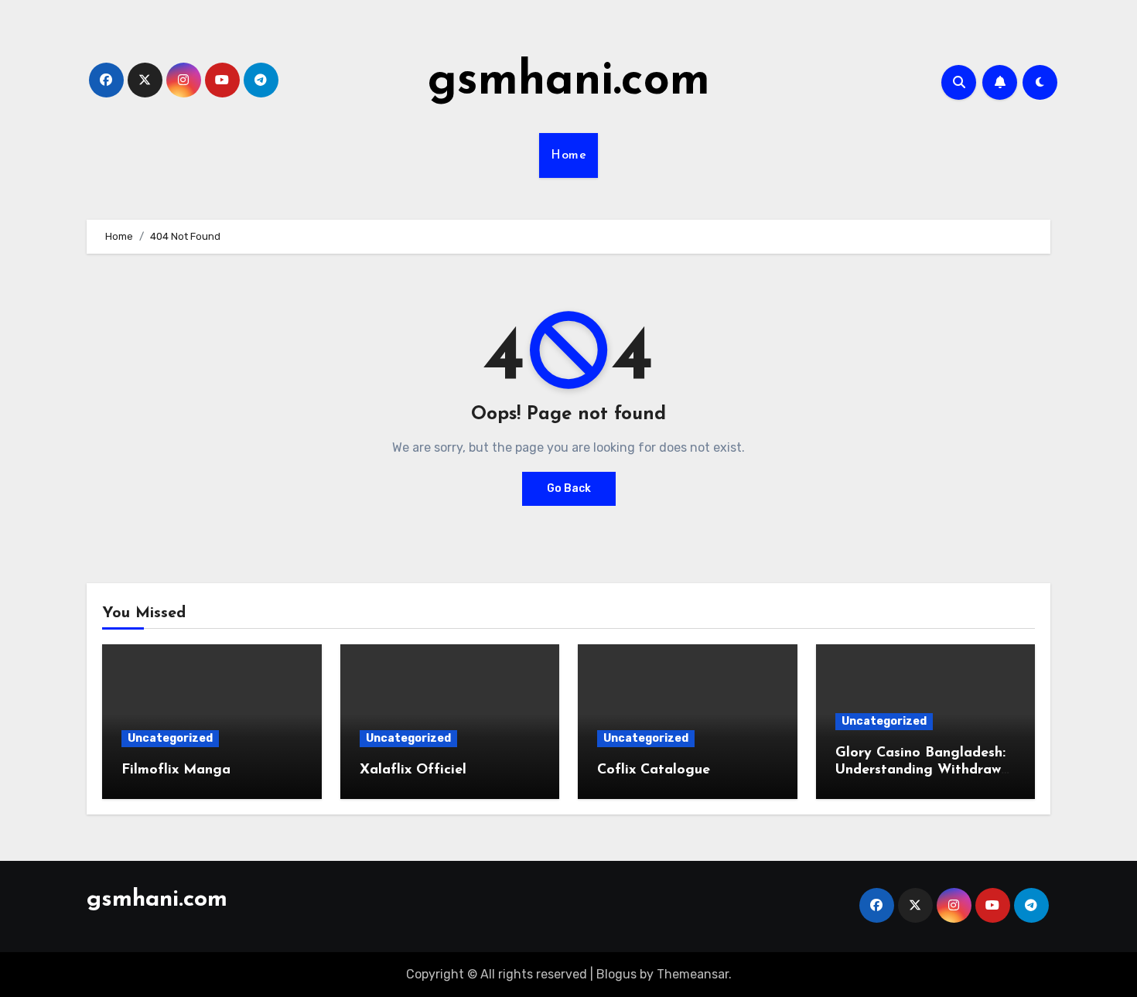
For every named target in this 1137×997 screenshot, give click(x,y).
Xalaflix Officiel (413, 770)
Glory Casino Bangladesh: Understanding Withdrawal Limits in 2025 (924, 770)
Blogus (616, 974)
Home (568, 155)
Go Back (569, 488)
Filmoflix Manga (175, 770)
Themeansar (693, 974)
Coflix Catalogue (653, 770)
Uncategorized (170, 738)
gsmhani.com (569, 82)
